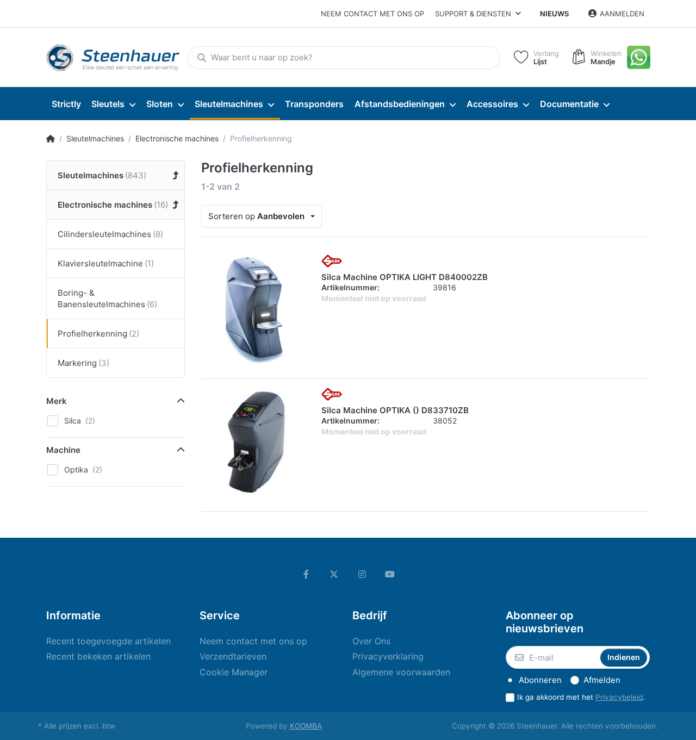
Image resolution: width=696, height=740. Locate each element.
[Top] (50, 138)
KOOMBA (306, 726)
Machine (63, 450)
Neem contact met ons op (372, 13)
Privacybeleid (619, 697)
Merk (56, 401)
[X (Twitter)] (334, 574)
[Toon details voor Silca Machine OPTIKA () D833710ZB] (256, 442)
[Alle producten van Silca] (332, 260)
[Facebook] (306, 574)
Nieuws (554, 13)
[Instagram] (362, 574)
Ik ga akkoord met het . (581, 697)
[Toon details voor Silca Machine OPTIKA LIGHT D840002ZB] (256, 308)
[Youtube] (390, 574)
